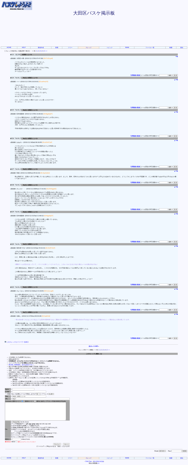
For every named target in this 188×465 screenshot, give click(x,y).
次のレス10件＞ (94, 346)
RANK (127, 47)
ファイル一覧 (150, 47)
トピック (110, 47)
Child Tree (88, 461)
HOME (9, 47)
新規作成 (41, 47)
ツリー (70, 47)
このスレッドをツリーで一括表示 (17, 342)
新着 (56, 47)
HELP (24, 47)
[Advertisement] (94, 31)
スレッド (89, 47)
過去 (181, 47)
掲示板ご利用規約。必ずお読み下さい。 (22, 365)
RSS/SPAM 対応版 (98, 461)
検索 (170, 47)
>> (46, 51)
